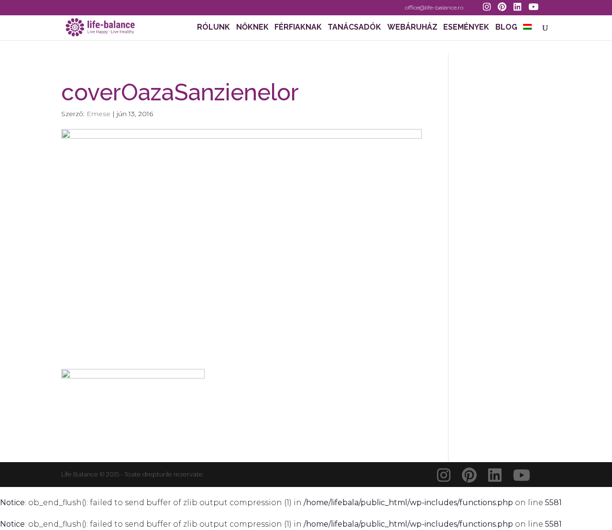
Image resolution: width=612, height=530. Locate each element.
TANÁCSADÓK (354, 28)
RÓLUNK (213, 28)
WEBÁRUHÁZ (412, 28)
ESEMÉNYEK (466, 28)
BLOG (506, 28)
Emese (98, 113)
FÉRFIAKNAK (298, 28)
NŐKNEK (252, 28)
